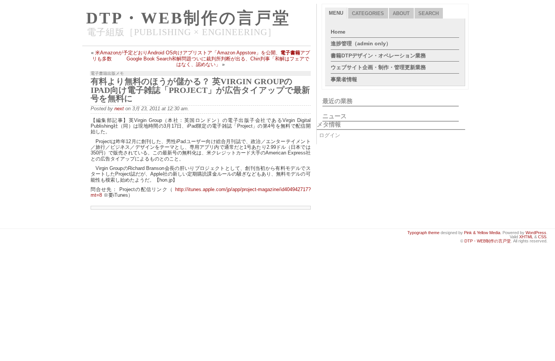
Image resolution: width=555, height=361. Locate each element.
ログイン (329, 135)
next (119, 108)
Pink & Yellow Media (482, 232)
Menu (336, 13)
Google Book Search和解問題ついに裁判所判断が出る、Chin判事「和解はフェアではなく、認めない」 (217, 61)
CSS (542, 236)
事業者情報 (344, 79)
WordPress (536, 232)
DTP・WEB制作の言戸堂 (188, 18)
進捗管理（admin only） (361, 43)
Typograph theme (423, 232)
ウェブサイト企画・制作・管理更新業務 (378, 67)
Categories (368, 13)
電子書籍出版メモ (107, 73)
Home (338, 32)
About (401, 13)
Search (428, 13)
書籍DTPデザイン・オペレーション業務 (378, 55)
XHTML (526, 236)
